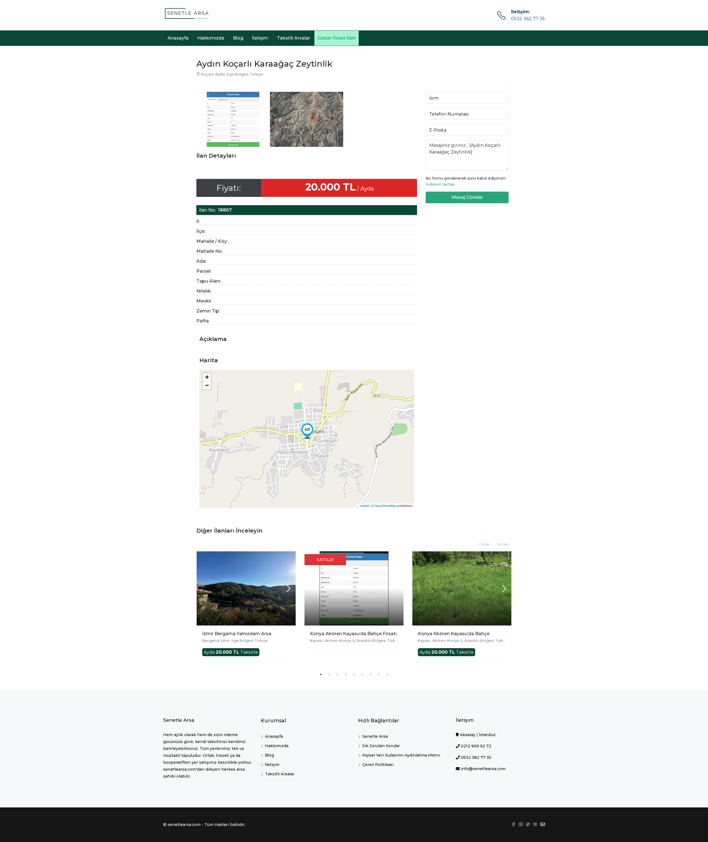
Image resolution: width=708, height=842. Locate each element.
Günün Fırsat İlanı (336, 38)
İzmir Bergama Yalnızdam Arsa (236, 633)
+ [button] (207, 377)
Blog (238, 38)
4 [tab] (345, 674)
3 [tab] (337, 674)
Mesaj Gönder (467, 197)
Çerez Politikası (378, 764)
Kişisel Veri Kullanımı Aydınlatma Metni (401, 755)
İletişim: (520, 11)
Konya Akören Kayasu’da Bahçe (454, 633)
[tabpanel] (246, 606)
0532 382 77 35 (528, 18)
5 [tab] (354, 674)
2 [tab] (329, 674)
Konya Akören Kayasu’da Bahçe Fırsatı (353, 633)
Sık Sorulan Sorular (381, 745)
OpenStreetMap (385, 505)
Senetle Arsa (375, 736)
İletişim (260, 38)
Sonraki (503, 544)
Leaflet (364, 505)
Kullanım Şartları (440, 184)
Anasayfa (178, 38)
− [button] (207, 385)
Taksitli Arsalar (293, 38)
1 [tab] (321, 674)
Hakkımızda (210, 38)
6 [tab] (362, 674)
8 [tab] (379, 674)
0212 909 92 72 (476, 746)
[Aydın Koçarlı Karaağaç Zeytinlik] (307, 431)
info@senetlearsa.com (483, 768)
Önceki (484, 544)
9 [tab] (387, 674)
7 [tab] (370, 674)
